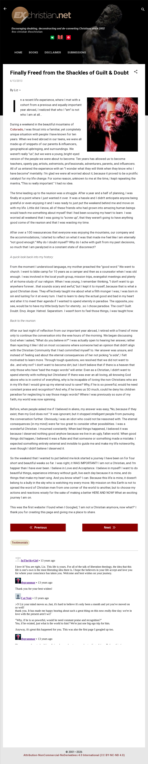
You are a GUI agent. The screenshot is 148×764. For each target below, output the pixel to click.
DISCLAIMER (53, 52)
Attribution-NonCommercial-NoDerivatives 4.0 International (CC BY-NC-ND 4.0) (74, 755)
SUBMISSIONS (77, 52)
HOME (18, 52)
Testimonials (20, 542)
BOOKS (33, 52)
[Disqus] (74, 599)
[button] (136, 72)
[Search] (143, 9)
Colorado (16, 129)
